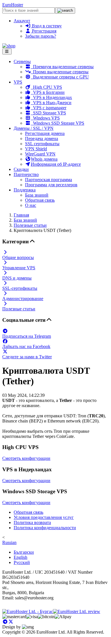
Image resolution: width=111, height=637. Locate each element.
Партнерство (26, 174)
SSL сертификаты (42, 143)
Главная (21, 215)
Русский (22, 562)
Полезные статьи (30, 225)
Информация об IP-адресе (56, 164)
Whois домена (44, 159)
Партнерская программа (48, 179)
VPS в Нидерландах (51, 97)
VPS (18, 82)
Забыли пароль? (40, 36)
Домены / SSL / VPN (34, 128)
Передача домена (41, 138)
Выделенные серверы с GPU (60, 76)
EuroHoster (12, 4)
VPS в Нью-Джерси (51, 102)
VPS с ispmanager (48, 107)
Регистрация (43, 31)
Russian (9, 542)
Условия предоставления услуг (44, 517)
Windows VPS (45, 118)
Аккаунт (22, 20)
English (20, 557)
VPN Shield (36, 148)
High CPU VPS (46, 87)
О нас (30, 205)
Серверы (22, 61)
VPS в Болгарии (48, 92)
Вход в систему (46, 25)
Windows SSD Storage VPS (57, 123)
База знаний (36, 195)
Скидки (21, 169)
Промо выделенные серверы (60, 71)
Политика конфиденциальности (45, 527)
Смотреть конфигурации (26, 458)
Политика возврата (32, 522)
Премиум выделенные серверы (62, 66)
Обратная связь (40, 200)
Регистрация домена (45, 133)
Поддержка (25, 189)
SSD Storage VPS (48, 112)
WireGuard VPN (40, 153)
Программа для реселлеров (51, 184)
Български (24, 552)
